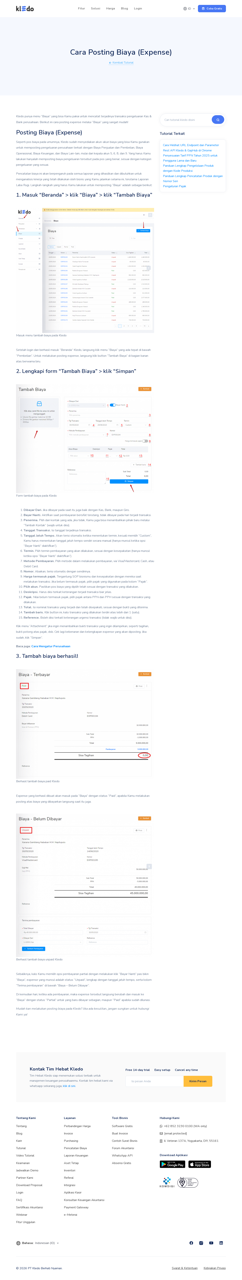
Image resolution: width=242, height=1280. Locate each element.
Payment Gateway (76, 1207)
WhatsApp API (122, 1155)
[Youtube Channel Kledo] (211, 1243)
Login (138, 8)
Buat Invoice (120, 1133)
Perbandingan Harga (77, 1126)
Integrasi (69, 1185)
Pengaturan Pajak (174, 186)
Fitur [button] (81, 8)
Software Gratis (122, 1126)
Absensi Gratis (121, 1163)
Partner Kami (24, 1178)
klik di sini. (69, 1086)
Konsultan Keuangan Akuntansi (84, 1200)
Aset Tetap (71, 1163)
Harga (110, 8)
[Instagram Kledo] (201, 1243)
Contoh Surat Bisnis (124, 1141)
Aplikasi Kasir (72, 1192)
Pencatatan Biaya (75, 1148)
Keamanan (23, 1163)
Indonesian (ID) (45, 1243)
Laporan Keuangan (76, 1155)
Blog (124, 8)
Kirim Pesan (197, 1081)
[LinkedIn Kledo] (221, 1243)
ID (190, 9)
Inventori (69, 1170)
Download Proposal (29, 1185)
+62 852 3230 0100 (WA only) (185, 1126)
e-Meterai (70, 1215)
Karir (19, 1141)
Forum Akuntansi (123, 1148)
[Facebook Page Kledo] (191, 1243)
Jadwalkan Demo (27, 1170)
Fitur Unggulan (25, 1222)
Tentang (21, 1126)
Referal (69, 1178)
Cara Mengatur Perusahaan (50, 646)
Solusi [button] (95, 8)
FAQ (19, 1200)
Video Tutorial (25, 1155)
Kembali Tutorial (122, 63)
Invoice (68, 1133)
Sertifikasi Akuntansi (29, 1207)
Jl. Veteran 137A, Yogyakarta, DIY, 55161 (191, 1141)
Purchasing (71, 1141)
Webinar (21, 1215)
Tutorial (21, 1148)
